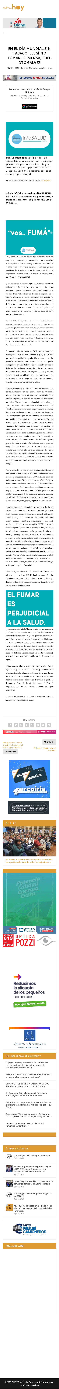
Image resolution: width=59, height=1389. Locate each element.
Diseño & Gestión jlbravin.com (39, 1382)
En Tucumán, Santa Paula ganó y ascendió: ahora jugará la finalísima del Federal (26, 1094)
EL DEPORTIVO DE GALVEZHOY (24, 1056)
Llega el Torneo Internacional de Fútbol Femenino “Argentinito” (25, 1124)
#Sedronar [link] (46, 180)
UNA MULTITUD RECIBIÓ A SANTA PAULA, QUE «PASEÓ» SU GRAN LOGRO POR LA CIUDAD (27, 1085)
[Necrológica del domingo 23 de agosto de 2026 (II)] (9, 1195)
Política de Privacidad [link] (29, 1385)
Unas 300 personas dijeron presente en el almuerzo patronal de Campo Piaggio (33, 1182)
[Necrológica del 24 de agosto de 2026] (9, 1157)
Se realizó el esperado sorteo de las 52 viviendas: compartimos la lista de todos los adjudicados (29, 860)
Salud (39, 68)
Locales (24, 68)
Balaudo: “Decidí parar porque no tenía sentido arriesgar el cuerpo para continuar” (28, 1075)
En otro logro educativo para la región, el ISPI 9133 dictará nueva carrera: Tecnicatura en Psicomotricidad (32, 1169)
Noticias (32, 68)
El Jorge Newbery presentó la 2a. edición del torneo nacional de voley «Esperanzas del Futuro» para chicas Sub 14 (27, 1065)
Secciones (47, 68)
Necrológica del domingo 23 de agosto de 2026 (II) (32, 1194)
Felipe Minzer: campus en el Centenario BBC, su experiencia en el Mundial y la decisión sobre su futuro (28, 1105)
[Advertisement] (29, 1281)
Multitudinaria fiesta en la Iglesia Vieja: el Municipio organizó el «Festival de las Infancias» (33, 1208)
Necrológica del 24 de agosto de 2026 (32, 1155)
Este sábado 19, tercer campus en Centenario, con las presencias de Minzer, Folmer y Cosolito (28, 1115)
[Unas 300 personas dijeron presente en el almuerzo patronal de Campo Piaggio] (9, 1183)
